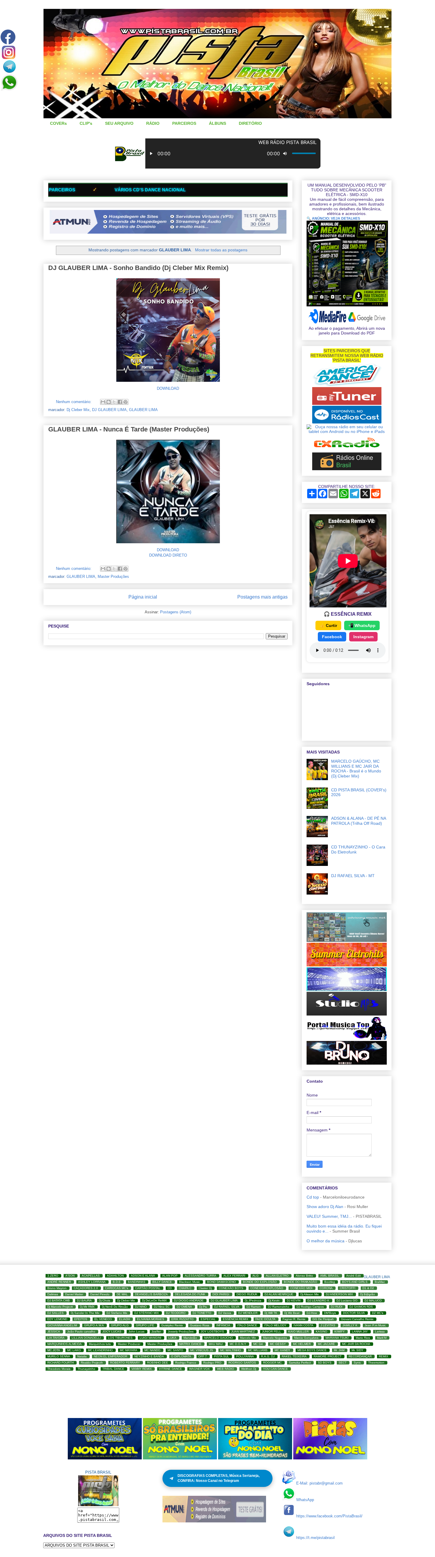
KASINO (321, 1331)
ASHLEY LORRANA (92, 1281)
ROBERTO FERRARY (125, 1362)
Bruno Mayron (57, 1288)
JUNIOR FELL (271, 1331)
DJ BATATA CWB (58, 1300)
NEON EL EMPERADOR (110, 1356)
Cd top (313, 1197)
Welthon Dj (248, 1368)
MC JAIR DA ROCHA (356, 1344)
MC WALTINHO (230, 1350)
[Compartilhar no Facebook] (120, 402)
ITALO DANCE (247, 1325)
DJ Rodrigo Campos (310, 1306)
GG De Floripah (323, 1319)
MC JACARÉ (326, 1344)
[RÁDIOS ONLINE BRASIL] (346, 468)
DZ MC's (377, 1313)
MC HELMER (302, 1344)
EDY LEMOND (57, 1319)
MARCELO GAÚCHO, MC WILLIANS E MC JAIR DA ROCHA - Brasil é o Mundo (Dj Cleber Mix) (356, 768)
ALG (255, 1275)
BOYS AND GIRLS (355, 1281)
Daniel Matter (74, 1294)
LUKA (172, 1337)
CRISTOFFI (347, 1288)
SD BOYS (324, 1362)
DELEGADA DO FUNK (190, 1294)
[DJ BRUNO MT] (347, 1063)
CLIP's (86, 123)
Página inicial (142, 596)
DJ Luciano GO (346, 1300)
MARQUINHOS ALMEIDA (64, 1344)
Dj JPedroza (253, 1300)
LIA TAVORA (56, 1337)
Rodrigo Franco (185, 1362)
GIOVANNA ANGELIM (62, 1325)
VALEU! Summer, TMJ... (329, 1216)
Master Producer (129, 1344)
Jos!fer (156, 1331)
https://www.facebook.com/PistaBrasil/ (329, 1516)
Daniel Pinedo (99, 1294)
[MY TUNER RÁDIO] (346, 403)
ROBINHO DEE (157, 1362)
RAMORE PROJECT (327, 1356)
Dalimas (52, 1294)
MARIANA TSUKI (337, 1337)
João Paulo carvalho (81, 1331)
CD (169, 1288)
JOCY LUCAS (111, 1331)
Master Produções (113, 576)
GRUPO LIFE (145, 1325)
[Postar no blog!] (109, 402)
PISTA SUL (221, 1356)
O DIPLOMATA (181, 1356)
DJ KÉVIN (293, 1300)
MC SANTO (175, 1350)
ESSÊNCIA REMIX (235, 1319)
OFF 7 (202, 1356)
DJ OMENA (184, 1306)
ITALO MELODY (275, 1325)
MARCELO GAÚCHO (218, 1337)
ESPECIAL (208, 1319)
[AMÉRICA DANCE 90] (347, 384)
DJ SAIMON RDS (361, 1306)
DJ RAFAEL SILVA (226, 1306)
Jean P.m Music (375, 1325)
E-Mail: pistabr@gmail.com (319, 1483)
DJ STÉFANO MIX (146, 1313)
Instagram (363, 636)
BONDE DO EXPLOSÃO (260, 1281)
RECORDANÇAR (360, 1356)
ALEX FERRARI (234, 1275)
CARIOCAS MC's (116, 1288)
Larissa (380, 1331)
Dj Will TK (271, 1313)
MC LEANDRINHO (100, 1350)
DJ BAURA (84, 1300)
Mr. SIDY (357, 1350)
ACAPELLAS (91, 1275)
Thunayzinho (86, 1368)
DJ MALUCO (373, 1300)
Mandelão (190, 1337)
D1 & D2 (368, 1288)
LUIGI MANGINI (150, 1337)
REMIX (383, 1356)
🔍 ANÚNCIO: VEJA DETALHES (333, 218)
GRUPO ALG (120, 1325)
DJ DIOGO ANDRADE (189, 1300)
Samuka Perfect (300, 1362)
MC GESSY (278, 1344)
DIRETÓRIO (250, 123)
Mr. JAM (339, 1350)
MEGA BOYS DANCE (312, 1350)
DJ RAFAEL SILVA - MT (353, 875)
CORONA (326, 1288)
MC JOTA (53, 1350)
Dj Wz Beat (291, 1313)
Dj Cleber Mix (78, 410)
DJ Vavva (224, 1313)
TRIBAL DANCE (113, 1368)
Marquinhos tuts (100, 1344)
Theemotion (376, 1362)
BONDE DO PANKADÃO (300, 1281)
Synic (357, 1362)
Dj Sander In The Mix (85, 1313)
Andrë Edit (353, 1275)
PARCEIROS (184, 123)
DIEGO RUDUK (246, 1294)
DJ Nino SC (162, 1306)
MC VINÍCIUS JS (201, 1350)
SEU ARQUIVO (119, 123)
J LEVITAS (327, 1325)
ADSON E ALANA (143, 1275)
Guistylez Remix (172, 1325)
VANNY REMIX (141, 1368)
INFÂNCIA (223, 1325)
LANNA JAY (360, 1331)
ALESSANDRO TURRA (200, 1275)
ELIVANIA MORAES (150, 1319)
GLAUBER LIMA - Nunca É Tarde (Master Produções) (128, 429)
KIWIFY (339, 1331)
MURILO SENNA (58, 1356)
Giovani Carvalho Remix (357, 1319)
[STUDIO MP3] (347, 1014)
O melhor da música (325, 1241)
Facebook (332, 636)
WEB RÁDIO (225, 1368)
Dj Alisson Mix (309, 1294)
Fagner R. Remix (294, 1319)
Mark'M (381, 1337)
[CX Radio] (346, 450)
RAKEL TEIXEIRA (294, 1356)
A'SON (70, 1275)
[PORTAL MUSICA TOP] (347, 1038)
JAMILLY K (349, 1325)
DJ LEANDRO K (318, 1300)
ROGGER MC (272, 1362)
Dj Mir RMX (87, 1306)
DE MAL (122, 1294)
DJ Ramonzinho (278, 1306)
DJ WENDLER (247, 1313)
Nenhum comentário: (74, 402)
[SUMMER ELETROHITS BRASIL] (347, 965)
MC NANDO (152, 1350)
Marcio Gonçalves (306, 1337)
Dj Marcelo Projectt (60, 1306)
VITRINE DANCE (170, 1368)
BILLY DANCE (162, 1281)
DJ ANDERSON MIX (339, 1294)
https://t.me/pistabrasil (315, 1537)
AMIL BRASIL (329, 1275)
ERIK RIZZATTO (182, 1319)
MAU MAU (216, 1344)
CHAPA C (185, 1288)
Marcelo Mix (248, 1337)
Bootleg (329, 1281)
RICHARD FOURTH (60, 1362)
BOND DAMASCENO (221, 1281)
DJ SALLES (55, 1313)
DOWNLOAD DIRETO (168, 555)
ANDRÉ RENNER (59, 1281)
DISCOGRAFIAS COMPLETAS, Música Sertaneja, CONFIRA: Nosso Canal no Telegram (219, 1478)
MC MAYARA (128, 1350)
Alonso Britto (304, 1275)
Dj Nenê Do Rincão (115, 1306)
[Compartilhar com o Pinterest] (125, 402)
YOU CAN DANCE (275, 1368)
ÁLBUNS (217, 123)
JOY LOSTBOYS (212, 1331)
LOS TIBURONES (120, 1337)
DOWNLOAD (168, 388)
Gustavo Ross (199, 1325)
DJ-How (312, 1313)
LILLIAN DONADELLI (86, 1337)
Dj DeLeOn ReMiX (154, 1300)
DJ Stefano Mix (117, 1313)
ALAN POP (170, 1275)
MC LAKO (74, 1350)
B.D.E (117, 1281)
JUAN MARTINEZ (243, 1331)
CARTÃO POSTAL (147, 1288)
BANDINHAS (136, 1281)
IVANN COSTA (303, 1325)
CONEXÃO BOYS (231, 1288)
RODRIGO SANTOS (242, 1362)
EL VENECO (103, 1319)
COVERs (58, 123)
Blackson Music (189, 1281)
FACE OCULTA (265, 1319)
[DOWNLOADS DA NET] (347, 989)
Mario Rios (363, 1337)
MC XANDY (282, 1350)
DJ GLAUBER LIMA (109, 410)
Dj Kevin (274, 1300)
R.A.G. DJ (268, 1356)
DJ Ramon (253, 1306)
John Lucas (136, 1331)
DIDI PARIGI (220, 1294)
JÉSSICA (53, 1331)
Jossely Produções (181, 1331)
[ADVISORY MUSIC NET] (347, 940)
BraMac (380, 1281)
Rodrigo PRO (212, 1362)
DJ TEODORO (176, 1313)
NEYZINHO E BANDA (149, 1356)
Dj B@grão (367, 1294)
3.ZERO (52, 1275)
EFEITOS (80, 1319)
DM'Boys (330, 1313)
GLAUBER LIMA (143, 410)
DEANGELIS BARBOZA (151, 1294)
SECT (343, 1362)
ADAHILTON (115, 1275)
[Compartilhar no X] (114, 402)
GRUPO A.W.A (94, 1325)
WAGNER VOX (199, 1368)
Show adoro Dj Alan (325, 1206)
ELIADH (124, 1319)
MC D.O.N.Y (238, 1344)
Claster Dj (205, 1288)
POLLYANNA (245, 1356)
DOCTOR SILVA (354, 1313)
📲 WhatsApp (362, 625)
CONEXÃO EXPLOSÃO (266, 1288)
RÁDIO (153, 123)
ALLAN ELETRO (277, 1275)
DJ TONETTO (202, 1313)
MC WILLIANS (258, 1350)
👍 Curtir (328, 625)
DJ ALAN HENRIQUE (279, 1294)
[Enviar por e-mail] (103, 402)
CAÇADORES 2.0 (86, 1288)
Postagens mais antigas (262, 596)
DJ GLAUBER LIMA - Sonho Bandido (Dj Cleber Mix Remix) (138, 267)
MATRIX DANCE (190, 1344)
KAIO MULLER (298, 1331)
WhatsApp (305, 1500)
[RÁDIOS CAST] (346, 422)
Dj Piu (203, 1306)
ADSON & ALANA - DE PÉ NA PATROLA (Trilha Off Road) (358, 821)
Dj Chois (104, 1300)
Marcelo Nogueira (275, 1337)
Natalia (82, 1356)
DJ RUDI (336, 1306)
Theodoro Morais (58, 1368)
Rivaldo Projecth (92, 1362)
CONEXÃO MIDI (301, 1288)
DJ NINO (141, 1306)
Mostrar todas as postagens (221, 250)
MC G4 (258, 1344)
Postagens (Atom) (175, 612)
